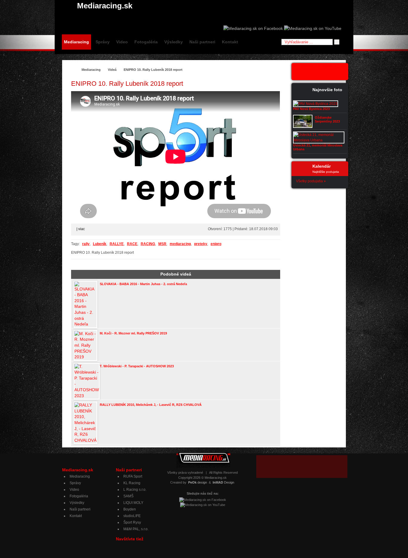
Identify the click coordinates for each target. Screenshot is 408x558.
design (197, 482)
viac (81, 229)
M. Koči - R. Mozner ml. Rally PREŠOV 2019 (133, 333)
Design (223, 482)
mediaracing (180, 244)
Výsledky (173, 41)
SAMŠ (128, 496)
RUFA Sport (132, 476)
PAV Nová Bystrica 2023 (311, 109)
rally (86, 244)
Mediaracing (76, 41)
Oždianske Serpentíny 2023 (327, 119)
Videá (112, 69)
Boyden (129, 509)
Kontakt (230, 41)
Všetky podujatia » (311, 181)
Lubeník (99, 244)
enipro (216, 244)
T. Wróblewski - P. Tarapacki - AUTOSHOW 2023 (137, 366)
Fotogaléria (146, 41)
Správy (103, 41)
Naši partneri (202, 41)
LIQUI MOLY (133, 503)
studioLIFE (132, 516)
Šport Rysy (132, 522)
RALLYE (117, 244)
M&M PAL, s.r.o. (135, 529)
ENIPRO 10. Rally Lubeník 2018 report (153, 69)
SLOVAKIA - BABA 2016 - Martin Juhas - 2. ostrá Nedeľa (143, 284)
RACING (148, 244)
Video (122, 41)
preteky (200, 244)
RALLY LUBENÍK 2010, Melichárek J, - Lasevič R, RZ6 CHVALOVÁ (151, 404)
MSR (162, 244)
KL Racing (131, 483)
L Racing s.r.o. (134, 489)
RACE (132, 244)
